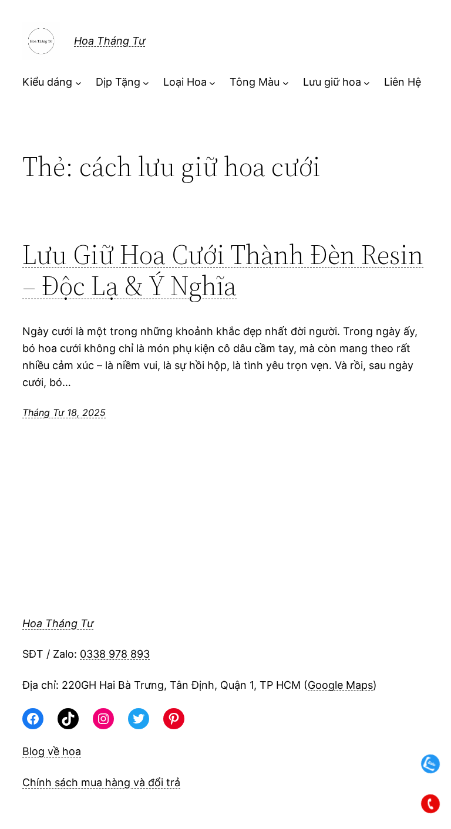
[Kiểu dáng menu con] (78, 82)
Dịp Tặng (118, 82)
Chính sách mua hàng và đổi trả (101, 782)
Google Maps (340, 685)
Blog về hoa (51, 751)
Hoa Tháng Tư (109, 41)
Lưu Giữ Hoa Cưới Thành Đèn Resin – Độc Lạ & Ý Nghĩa (222, 270)
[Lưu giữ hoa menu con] (367, 82)
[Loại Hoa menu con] (212, 82)
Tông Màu (255, 82)
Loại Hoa (185, 82)
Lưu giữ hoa (332, 82)
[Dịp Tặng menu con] (146, 82)
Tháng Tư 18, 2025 (64, 412)
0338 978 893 (115, 654)
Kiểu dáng (47, 82)
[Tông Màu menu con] (285, 82)
